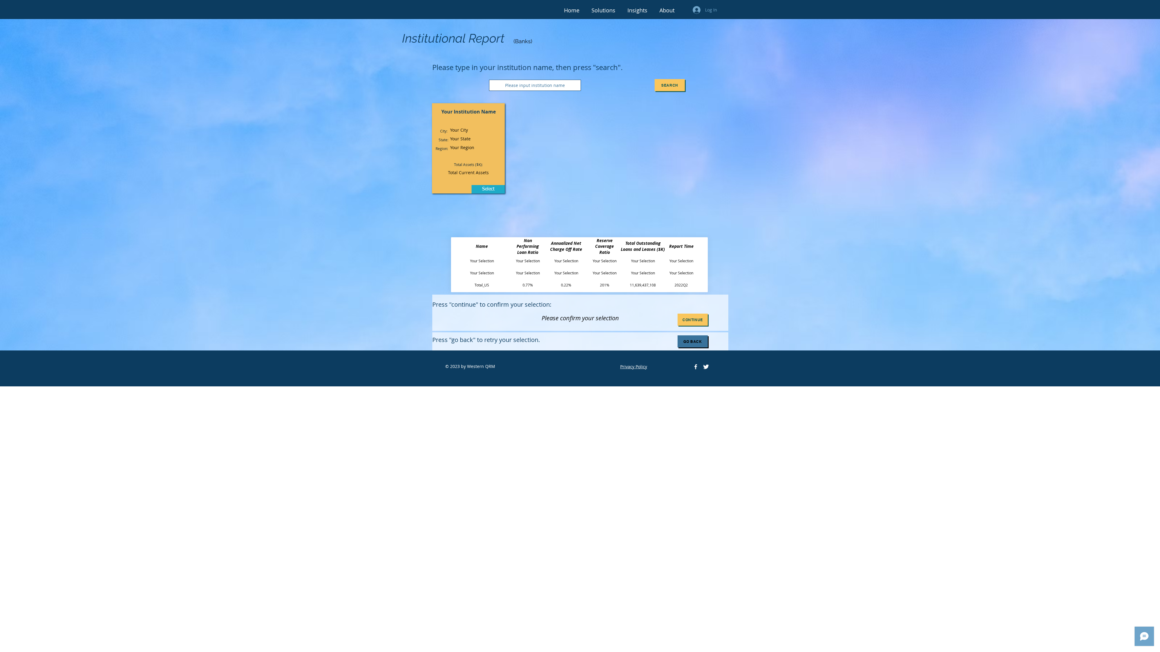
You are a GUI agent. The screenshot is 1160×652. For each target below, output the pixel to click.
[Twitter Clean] (706, 366)
